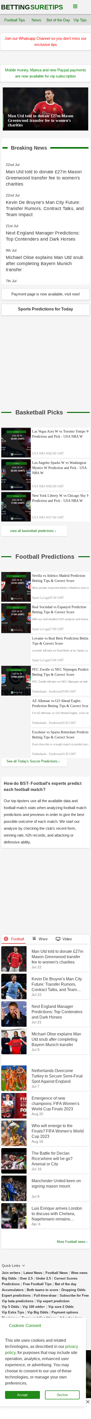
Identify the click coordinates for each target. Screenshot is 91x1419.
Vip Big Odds (37, 1312)
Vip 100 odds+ (33, 1307)
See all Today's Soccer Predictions (32, 761)
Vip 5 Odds (10, 1307)
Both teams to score (42, 1290)
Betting (32, 7)
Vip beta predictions (17, 1301)
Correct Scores (65, 1278)
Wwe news (79, 1273)
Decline (62, 1395)
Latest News (33, 1273)
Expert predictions (16, 1295)
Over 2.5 (26, 1278)
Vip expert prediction (53, 1301)
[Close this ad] (87, 1401)
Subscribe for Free (74, 1295)
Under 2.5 (43, 1278)
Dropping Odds (73, 1290)
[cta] (39, 412)
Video (67, 939)
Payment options (65, 1312)
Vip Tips (80, 20)
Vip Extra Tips (13, 1312)
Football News (57, 1273)
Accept (22, 1395)
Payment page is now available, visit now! (45, 294)
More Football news (71, 1242)
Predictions (11, 1284)
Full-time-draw (45, 1295)
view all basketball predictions (32, 531)
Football (17, 939)
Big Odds (9, 1278)
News (36, 20)
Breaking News (29, 147)
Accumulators (13, 1290)
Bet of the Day (58, 20)
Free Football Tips (37, 1284)
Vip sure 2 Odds (61, 1307)
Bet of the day (65, 1284)
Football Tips (14, 20)
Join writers (11, 1273)
